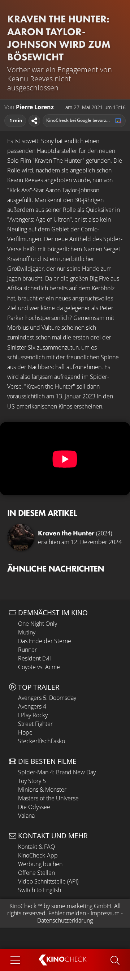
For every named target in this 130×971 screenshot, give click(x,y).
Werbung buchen (40, 864)
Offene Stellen (36, 872)
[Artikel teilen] (34, 121)
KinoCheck (22, 906)
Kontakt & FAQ (36, 846)
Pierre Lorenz (35, 107)
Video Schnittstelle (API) (48, 881)
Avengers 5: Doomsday (47, 697)
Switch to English (39, 890)
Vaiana (26, 815)
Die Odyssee (34, 806)
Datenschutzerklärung (65, 920)
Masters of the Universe (48, 798)
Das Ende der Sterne (44, 641)
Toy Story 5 (32, 780)
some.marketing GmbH (81, 906)
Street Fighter (35, 723)
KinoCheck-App (38, 855)
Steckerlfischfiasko (41, 741)
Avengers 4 (32, 706)
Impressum (105, 913)
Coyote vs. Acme (39, 667)
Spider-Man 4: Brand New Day (57, 772)
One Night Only (37, 623)
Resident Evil (34, 658)
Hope (25, 732)
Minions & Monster (42, 789)
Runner (27, 649)
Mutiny (26, 632)
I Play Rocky (33, 715)
